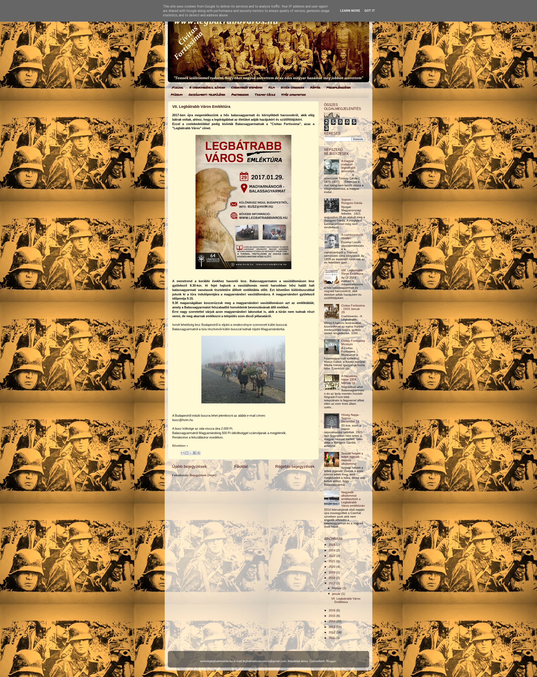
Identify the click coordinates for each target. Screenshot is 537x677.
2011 (332, 637)
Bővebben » (180, 445)
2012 (332, 632)
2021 (332, 561)
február (337, 588)
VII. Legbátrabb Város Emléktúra (201, 106)
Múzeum (176, 94)
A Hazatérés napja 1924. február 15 (349, 379)
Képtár (315, 87)
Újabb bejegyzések (189, 466)
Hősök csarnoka (292, 87)
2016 (332, 610)
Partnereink (240, 94)
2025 (332, 544)
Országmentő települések (207, 94)
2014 (332, 621)
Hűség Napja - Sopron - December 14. (350, 418)
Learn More (350, 11)
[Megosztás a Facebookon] (195, 453)
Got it (369, 11)
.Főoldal (177, 87)
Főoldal (241, 466)
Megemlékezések (338, 87)
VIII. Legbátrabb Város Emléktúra (352, 272)
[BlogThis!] (187, 453)
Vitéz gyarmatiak (293, 94)
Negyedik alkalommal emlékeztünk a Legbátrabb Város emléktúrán (353, 499)
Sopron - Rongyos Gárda (351, 201)
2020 (332, 566)
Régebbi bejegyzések (295, 466)
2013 (332, 627)
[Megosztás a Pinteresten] (199, 453)
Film (271, 87)
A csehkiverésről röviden (207, 87)
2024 (332, 550)
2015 (332, 615)
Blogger (331, 661)
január (336, 593)
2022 (332, 555)
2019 (332, 572)
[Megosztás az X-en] (191, 453)
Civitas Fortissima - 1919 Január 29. (353, 309)
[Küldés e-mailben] (183, 453)
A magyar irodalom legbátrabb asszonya (348, 166)
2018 (332, 577)
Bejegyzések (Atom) (203, 475)
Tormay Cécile (265, 94)
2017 (332, 583)
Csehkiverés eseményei (246, 87)
